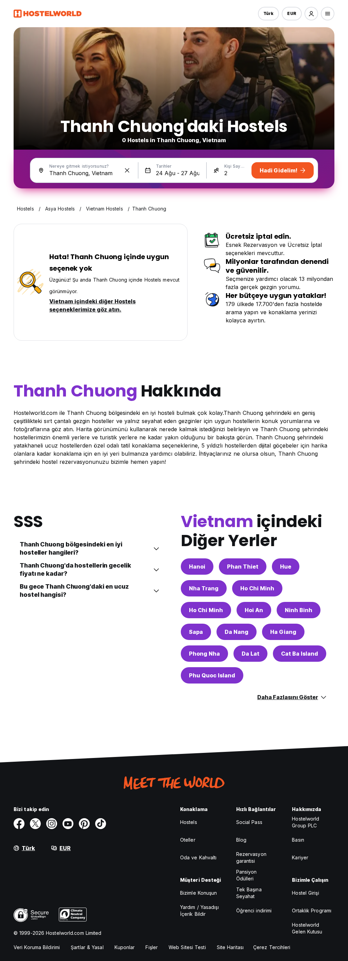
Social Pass (249, 822)
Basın (298, 840)
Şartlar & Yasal (87, 947)
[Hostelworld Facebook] (19, 823)
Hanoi (197, 566)
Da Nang (236, 631)
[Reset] (127, 170)
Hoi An (254, 610)
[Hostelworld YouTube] (68, 823)
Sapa (196, 631)
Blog (241, 840)
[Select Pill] (311, 13)
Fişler (151, 947)
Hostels (188, 822)
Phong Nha (204, 653)
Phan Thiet (242, 566)
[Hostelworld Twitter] (35, 823)
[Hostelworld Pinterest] (84, 823)
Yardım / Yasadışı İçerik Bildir (199, 910)
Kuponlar (125, 947)
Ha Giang (283, 631)
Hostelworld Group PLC (305, 822)
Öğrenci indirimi (254, 910)
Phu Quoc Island (212, 675)
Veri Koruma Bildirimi (37, 947)
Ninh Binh (298, 610)
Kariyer (300, 857)
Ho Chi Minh (257, 588)
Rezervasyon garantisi (251, 857)
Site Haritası (230, 947)
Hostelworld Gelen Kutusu (307, 928)
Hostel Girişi (305, 893)
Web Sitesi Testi (187, 947)
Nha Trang (204, 588)
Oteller (187, 840)
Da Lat (250, 653)
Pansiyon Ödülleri (246, 875)
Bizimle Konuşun (198, 893)
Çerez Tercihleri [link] (272, 947)
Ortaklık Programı (311, 910)
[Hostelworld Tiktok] (100, 823)
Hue (285, 566)
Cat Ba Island (299, 653)
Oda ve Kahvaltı (198, 857)
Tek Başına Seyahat (249, 893)
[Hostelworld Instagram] (51, 823)
